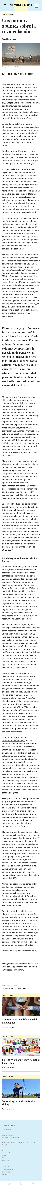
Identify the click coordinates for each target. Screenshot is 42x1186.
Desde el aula (6, 1153)
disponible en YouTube (21, 118)
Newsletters (6, 1167)
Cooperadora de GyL (14, 970)
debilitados (15, 544)
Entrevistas (5, 1160)
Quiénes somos (7, 1169)
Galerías (5, 1174)
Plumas (4, 1155)
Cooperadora (7, 1172)
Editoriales (8, 14)
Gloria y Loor (11, 39)
